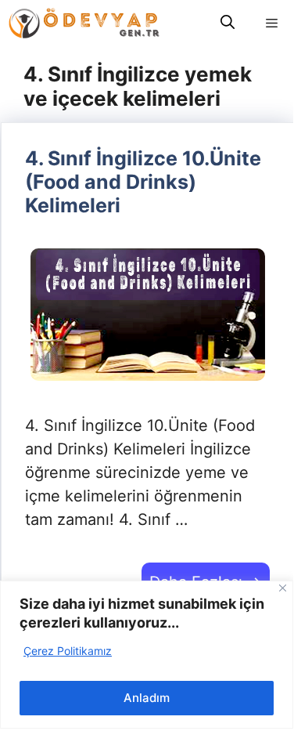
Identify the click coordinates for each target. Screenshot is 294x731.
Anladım (147, 697)
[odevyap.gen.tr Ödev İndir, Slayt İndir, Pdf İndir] (84, 23)
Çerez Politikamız (67, 650)
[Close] (282, 588)
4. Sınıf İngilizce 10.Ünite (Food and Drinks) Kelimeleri (143, 182)
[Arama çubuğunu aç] (227, 23)
